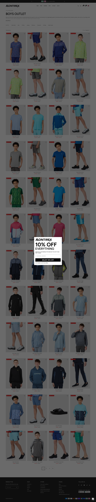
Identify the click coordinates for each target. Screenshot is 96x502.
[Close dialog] (60, 238)
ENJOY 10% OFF (48, 260)
